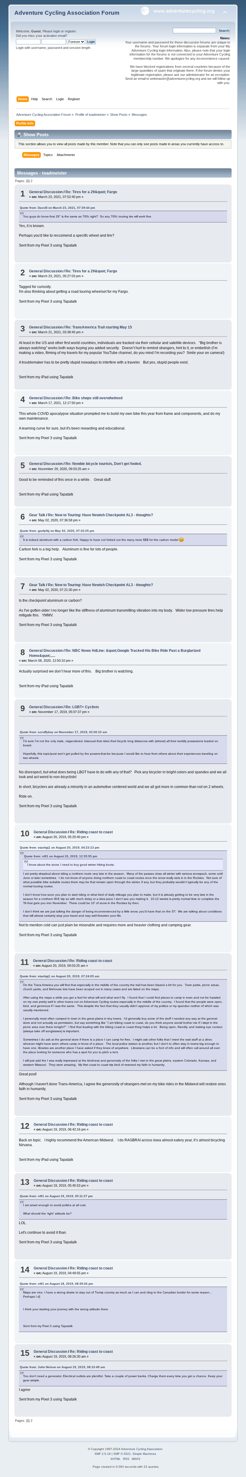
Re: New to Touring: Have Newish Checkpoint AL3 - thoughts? (100, 515)
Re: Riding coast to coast (91, 832)
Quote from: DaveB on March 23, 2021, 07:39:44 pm (57, 207)
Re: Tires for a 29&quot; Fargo (91, 192)
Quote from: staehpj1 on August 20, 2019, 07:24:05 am (59, 976)
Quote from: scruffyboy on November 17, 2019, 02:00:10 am (63, 732)
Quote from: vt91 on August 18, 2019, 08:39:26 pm (56, 1283)
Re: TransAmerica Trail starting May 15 (98, 327)
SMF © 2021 (122, 1453)
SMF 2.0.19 (102, 1453)
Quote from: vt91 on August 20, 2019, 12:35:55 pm (60, 856)
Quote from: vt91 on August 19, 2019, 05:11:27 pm (56, 1196)
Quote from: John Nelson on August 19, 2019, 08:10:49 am (62, 1367)
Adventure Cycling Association (142, 1449)
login (56, 31)
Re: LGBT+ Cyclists (82, 707)
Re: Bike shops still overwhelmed (93, 398)
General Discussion (46, 192)
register (70, 31)
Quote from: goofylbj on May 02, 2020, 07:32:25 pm (57, 530)
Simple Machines (144, 1453)
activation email (54, 35)
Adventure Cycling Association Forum (66, 13)
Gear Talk (37, 515)
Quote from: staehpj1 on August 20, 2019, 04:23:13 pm (59, 847)
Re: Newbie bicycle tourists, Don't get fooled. (103, 464)
